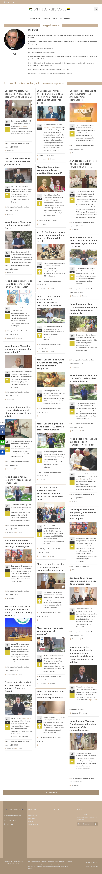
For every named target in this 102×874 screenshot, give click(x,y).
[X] (2, 437)
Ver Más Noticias (51, 793)
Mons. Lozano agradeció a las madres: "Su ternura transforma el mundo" (50, 427)
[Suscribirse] (96, 823)
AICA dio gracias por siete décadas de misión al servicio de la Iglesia (83, 164)
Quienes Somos (90, 862)
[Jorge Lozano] (14, 39)
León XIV (79, 202)
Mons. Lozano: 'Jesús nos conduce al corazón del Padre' (18, 225)
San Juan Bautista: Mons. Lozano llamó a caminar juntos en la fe (18, 161)
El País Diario (43, 155)
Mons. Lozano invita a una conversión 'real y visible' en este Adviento (83, 378)
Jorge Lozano (22, 126)
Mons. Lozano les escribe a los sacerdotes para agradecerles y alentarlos (51, 567)
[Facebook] (5, 2)
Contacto (94, 867)
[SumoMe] (2, 452)
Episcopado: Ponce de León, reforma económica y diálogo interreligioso (18, 543)
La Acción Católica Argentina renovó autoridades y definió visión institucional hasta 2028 (50, 493)
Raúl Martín (27, 718)
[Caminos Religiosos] (51, 9)
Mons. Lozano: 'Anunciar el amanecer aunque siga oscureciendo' (18, 349)
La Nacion (74, 709)
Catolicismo (35, 18)
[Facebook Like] (2, 427)
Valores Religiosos (45, 220)
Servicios (86, 867)
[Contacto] (13, 2)
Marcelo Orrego (49, 127)
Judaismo (46, 18)
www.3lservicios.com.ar (11, 864)
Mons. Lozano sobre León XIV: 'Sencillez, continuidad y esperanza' (50, 694)
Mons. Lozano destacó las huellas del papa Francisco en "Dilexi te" (83, 442)
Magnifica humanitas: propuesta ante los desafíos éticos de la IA (49, 170)
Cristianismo (65, 18)
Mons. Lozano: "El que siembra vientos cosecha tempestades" (18, 480)
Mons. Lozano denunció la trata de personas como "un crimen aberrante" (18, 284)
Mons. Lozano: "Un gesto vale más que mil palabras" (50, 631)
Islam (55, 18)
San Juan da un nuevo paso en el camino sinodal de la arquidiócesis (83, 581)
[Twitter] (9, 2)
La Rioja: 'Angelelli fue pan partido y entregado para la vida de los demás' (18, 94)
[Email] (2, 447)
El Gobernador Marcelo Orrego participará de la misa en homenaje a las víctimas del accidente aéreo (50, 97)
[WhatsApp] (2, 442)
